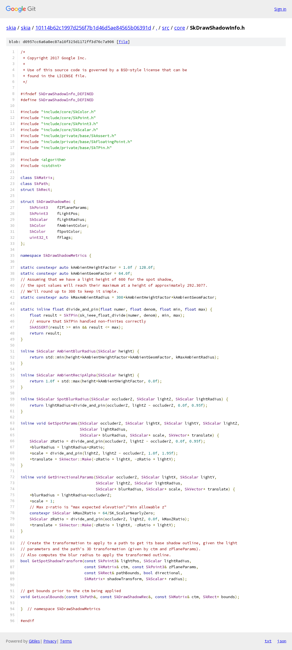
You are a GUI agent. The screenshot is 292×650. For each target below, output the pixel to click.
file (123, 41)
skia (11, 27)
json (281, 640)
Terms (66, 641)
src (165, 27)
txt (268, 640)
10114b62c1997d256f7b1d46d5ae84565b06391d (93, 27)
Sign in (280, 9)
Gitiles (34, 641)
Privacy (49, 641)
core (179, 27)
